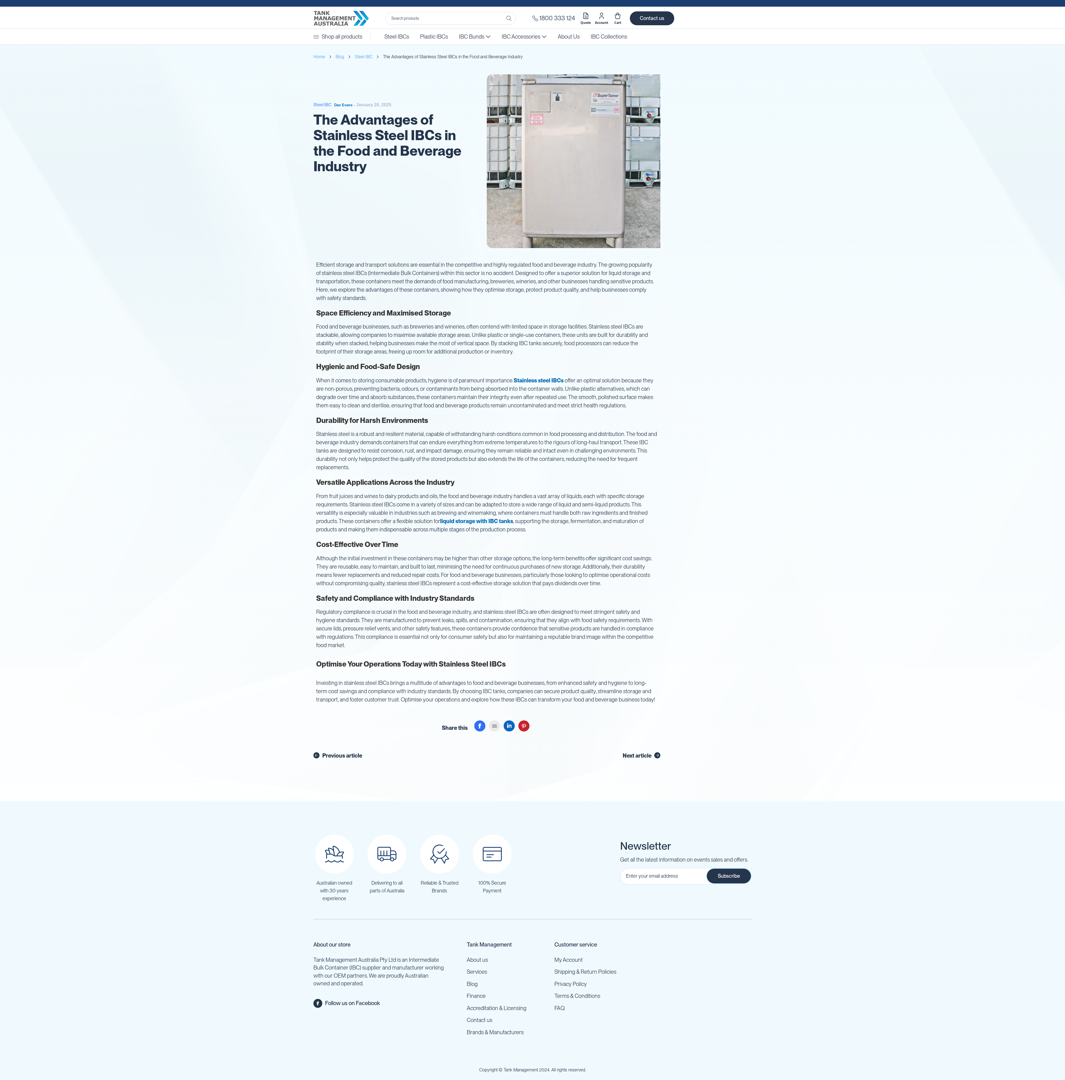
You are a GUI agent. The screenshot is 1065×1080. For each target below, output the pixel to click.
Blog (340, 56)
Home (319, 56)
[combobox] (451, 18)
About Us (569, 36)
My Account (568, 960)
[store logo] (341, 18)
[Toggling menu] (316, 36)
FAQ (559, 1008)
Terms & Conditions (577, 996)
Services (477, 971)
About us (477, 960)
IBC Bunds (471, 36)
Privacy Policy (570, 984)
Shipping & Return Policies (585, 971)
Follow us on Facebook (352, 1003)
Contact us (652, 18)
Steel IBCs (396, 36)
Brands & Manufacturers (495, 1032)
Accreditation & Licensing (496, 1008)
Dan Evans (343, 105)
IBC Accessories (520, 36)
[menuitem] (609, 37)
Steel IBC (363, 56)
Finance (476, 996)
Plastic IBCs (434, 36)
